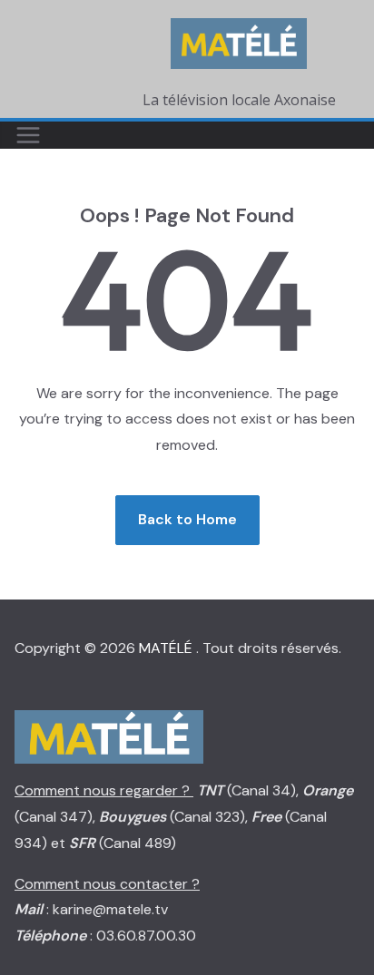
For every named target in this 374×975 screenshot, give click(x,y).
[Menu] (28, 135)
